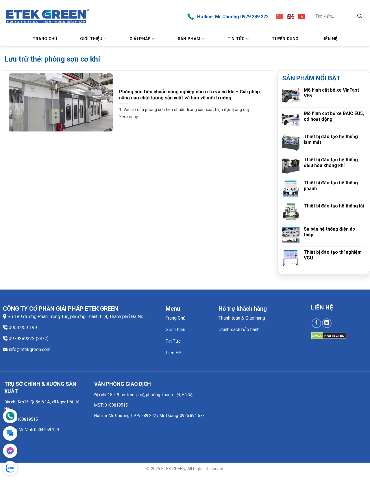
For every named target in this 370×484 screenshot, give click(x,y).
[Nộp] (360, 16)
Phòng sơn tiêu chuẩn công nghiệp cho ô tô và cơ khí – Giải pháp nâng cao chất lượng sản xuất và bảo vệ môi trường (189, 95)
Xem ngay (128, 116)
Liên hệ (329, 38)
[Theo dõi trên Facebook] (316, 323)
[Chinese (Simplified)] (280, 16)
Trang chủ (45, 38)
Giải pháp (140, 38)
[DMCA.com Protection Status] (328, 335)
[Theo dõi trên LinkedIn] (327, 323)
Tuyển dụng (285, 38)
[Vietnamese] (302, 16)
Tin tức (236, 38)
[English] (291, 16)
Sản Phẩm (189, 38)
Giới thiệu (91, 38)
